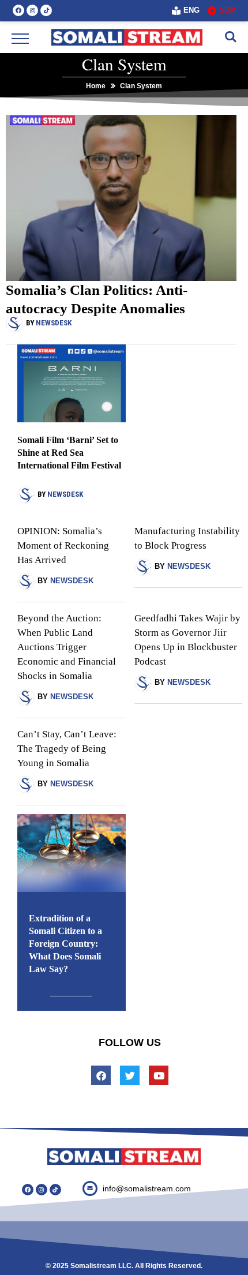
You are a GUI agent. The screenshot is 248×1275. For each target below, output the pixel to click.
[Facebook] (18, 10)
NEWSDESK (54, 322)
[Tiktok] (46, 10)
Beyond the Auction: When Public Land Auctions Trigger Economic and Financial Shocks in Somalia (66, 647)
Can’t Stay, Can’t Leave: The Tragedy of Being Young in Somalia (67, 748)
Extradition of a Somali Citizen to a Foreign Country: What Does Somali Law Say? (65, 943)
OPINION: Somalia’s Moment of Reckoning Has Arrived (63, 545)
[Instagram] (32, 10)
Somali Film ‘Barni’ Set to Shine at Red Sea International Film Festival (69, 452)
